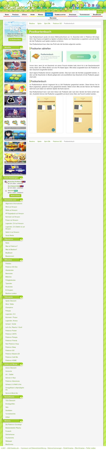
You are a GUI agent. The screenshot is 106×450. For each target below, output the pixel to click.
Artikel (7, 417)
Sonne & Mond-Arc (11, 393)
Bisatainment (9, 256)
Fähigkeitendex (10, 280)
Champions (9, 307)
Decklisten (8, 410)
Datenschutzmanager (55, 448)
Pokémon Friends (11, 340)
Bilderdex (8, 277)
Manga (40, 14)
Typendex (8, 283)
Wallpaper (8, 441)
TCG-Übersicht (10, 400)
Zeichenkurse (9, 434)
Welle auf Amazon (11, 210)
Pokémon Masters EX (12, 354)
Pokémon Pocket (11, 330)
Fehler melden (91, 448)
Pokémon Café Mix (11, 357)
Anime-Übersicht (10, 368)
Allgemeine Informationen (13, 203)
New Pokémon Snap (12, 344)
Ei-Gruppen (9, 290)
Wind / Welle (9, 304)
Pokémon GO (9, 350)
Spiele (49, 14)
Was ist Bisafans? (11, 249)
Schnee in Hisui (10, 378)
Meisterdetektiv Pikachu (13, 428)
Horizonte (8, 371)
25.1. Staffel (9, 374)
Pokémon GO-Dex (11, 267)
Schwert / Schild (10, 324)
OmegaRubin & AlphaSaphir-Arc (14, 389)
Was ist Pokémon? (11, 246)
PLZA (16, 190)
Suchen (100, 12)
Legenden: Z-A (10, 314)
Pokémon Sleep (10, 347)
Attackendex (9, 270)
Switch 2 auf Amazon (12, 232)
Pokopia (8, 311)
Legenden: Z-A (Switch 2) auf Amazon (15, 228)
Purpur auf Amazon (11, 220)
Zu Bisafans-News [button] (15, 39)
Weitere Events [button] (15, 195)
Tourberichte (9, 438)
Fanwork (8, 431)
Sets (6, 407)
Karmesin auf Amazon (12, 217)
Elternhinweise (79, 448)
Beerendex (9, 273)
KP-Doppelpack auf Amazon (14, 213)
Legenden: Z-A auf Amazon (14, 223)
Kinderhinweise (68, 448)
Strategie (72, 14)
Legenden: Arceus (11, 321)
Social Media (9, 235)
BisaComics (9, 444)
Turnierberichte (10, 414)
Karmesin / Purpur (11, 317)
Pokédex (15, 14)
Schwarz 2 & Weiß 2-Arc (13, 384)
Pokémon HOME (10, 360)
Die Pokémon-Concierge (13, 424)
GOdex (24, 14)
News (7, 14)
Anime (32, 14)
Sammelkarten (60, 14)
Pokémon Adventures (12, 381)
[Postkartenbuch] (46, 56)
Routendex (9, 287)
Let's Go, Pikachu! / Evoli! (13, 327)
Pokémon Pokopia (11, 337)
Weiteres (53, 18)
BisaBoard (97, 14)
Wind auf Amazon (11, 207)
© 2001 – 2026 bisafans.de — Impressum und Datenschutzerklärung (23, 448)
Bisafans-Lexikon (11, 293)
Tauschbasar (85, 14)
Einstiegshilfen (10, 404)
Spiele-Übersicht (10, 301)
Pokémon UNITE (10, 334)
